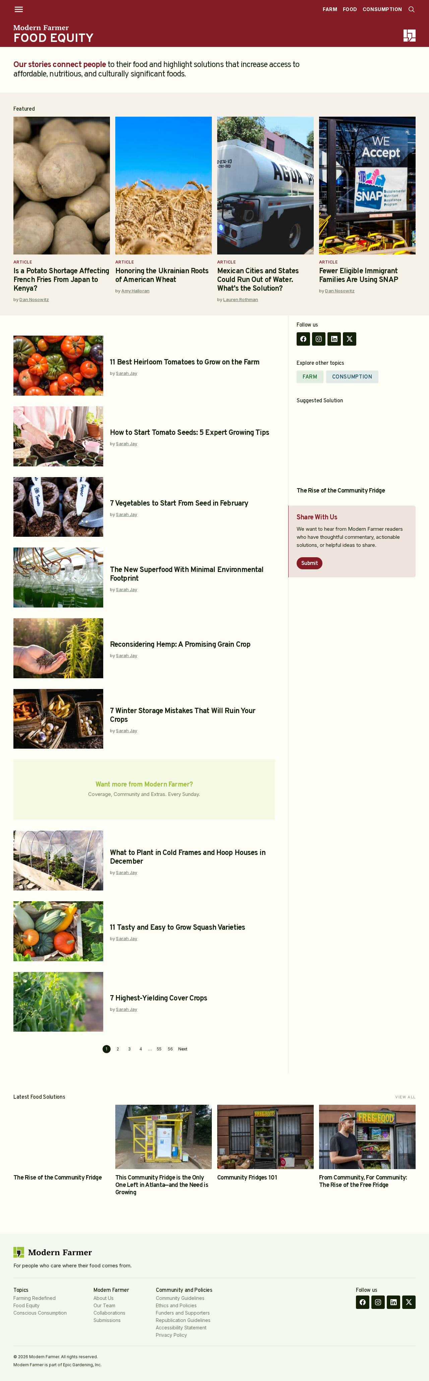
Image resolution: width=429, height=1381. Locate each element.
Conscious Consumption (40, 1313)
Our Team (104, 1305)
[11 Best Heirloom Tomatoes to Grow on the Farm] (58, 366)
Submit (309, 563)
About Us (104, 1298)
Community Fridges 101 (247, 1178)
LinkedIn (334, 339)
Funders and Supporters (183, 1313)
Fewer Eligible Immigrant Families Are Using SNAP (358, 276)
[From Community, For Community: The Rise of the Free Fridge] (367, 1137)
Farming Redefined (34, 1298)
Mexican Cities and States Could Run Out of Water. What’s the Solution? (258, 280)
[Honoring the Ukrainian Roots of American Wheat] (163, 185)
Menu (18, 9)
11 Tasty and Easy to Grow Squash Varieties (177, 927)
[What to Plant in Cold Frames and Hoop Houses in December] (58, 860)
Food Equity (26, 1305)
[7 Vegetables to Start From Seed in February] (58, 507)
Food (350, 9)
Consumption (382, 9)
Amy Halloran (135, 290)
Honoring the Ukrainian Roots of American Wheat (161, 276)
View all (405, 1097)
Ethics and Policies (176, 1305)
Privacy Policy (171, 1335)
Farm (330, 9)
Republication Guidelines (183, 1320)
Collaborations (109, 1313)
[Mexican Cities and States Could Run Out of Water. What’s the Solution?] (265, 185)
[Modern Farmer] (53, 27)
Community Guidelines (180, 1298)
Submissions (107, 1320)
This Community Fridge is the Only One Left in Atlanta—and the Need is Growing (161, 1185)
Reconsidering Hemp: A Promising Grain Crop (180, 644)
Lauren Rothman (240, 299)
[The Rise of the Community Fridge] (352, 445)
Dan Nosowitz (34, 299)
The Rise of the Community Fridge (341, 491)
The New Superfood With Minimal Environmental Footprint (186, 574)
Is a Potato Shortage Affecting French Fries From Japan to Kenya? (61, 280)
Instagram (318, 339)
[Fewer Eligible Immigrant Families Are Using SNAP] (367, 185)
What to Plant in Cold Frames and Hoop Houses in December (187, 857)
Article (22, 262)
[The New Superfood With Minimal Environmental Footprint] (58, 578)
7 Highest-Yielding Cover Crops (158, 998)
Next (183, 1049)
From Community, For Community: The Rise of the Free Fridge (363, 1181)
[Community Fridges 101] (265, 1137)
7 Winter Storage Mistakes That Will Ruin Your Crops (182, 716)
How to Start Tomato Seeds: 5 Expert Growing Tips (189, 433)
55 (159, 1048)
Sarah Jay (126, 373)
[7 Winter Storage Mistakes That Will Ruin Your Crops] (58, 719)
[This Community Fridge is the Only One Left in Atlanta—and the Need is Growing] (163, 1137)
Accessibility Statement (181, 1327)
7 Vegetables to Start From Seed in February (179, 503)
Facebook (303, 339)
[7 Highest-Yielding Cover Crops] (58, 1002)
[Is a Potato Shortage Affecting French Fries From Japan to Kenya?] (61, 185)
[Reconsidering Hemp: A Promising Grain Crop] (58, 648)
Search (412, 9)
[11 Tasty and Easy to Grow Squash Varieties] (58, 931)
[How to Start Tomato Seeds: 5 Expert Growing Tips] (58, 436)
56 (170, 1048)
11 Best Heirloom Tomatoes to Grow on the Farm (184, 362)
